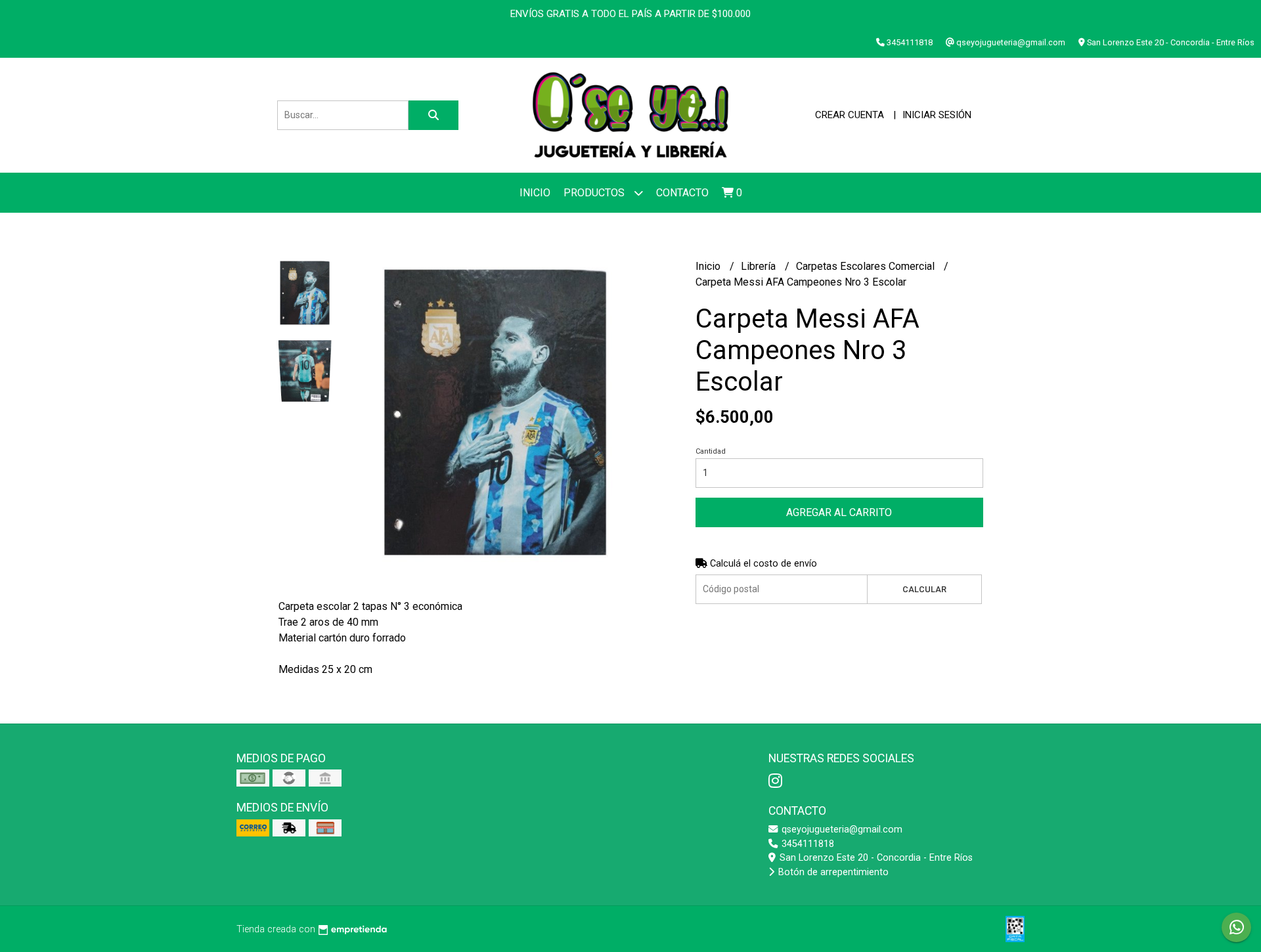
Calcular (924, 589)
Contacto (682, 192)
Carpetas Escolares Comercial (866, 266)
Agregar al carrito (839, 512)
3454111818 (806, 844)
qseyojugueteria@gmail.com (840, 829)
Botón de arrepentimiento (832, 872)
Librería (759, 266)
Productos (595, 192)
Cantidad (711, 451)
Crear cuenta (849, 115)
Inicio (535, 192)
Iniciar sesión (936, 115)
